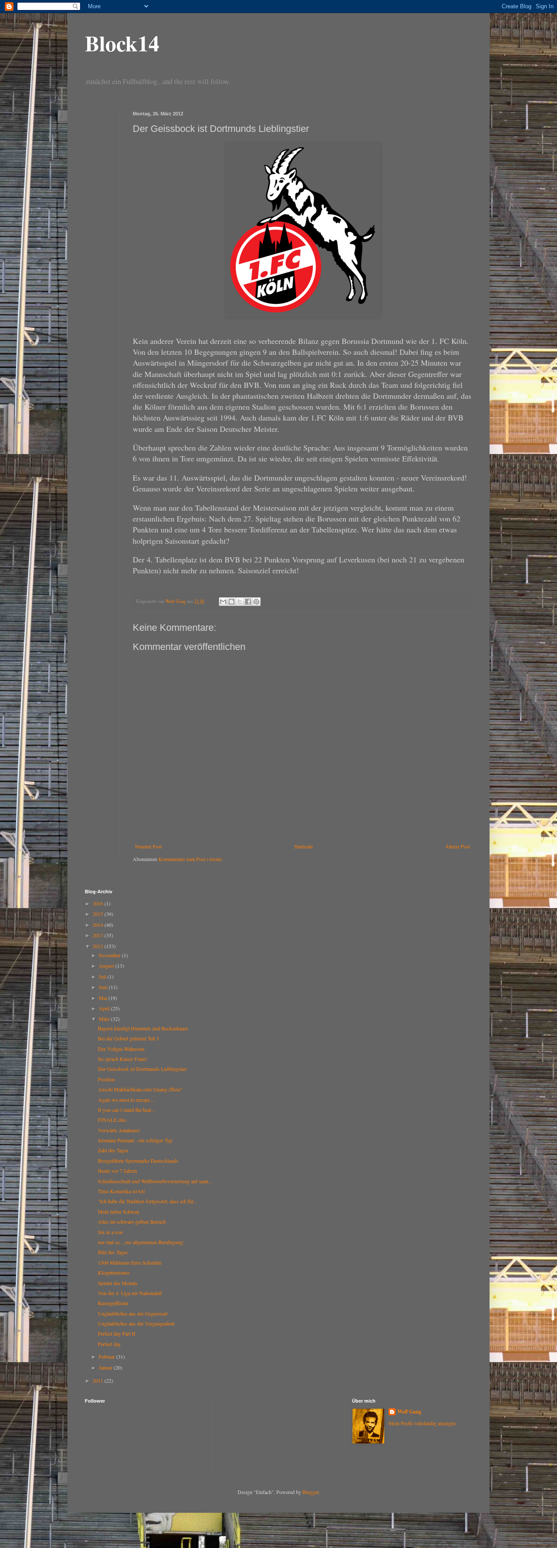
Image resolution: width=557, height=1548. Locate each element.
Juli (103, 976)
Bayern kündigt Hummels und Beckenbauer (143, 1028)
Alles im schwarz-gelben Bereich (132, 1221)
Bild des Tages (113, 1251)
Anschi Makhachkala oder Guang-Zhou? (140, 1089)
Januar (106, 1367)
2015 (98, 913)
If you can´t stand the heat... (126, 1109)
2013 (98, 935)
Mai (103, 997)
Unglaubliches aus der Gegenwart (133, 1313)
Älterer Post (457, 846)
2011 (98, 1380)
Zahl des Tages (113, 1150)
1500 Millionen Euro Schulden (129, 1262)
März (105, 1018)
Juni (104, 986)
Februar (107, 1356)
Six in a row (110, 1231)
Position (106, 1079)
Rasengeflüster (113, 1302)
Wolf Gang (409, 1411)
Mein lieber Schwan (118, 1211)
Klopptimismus (114, 1272)
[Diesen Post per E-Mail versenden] (223, 601)
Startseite (303, 846)
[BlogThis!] (231, 601)
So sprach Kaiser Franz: (123, 1058)
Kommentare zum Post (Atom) (190, 858)
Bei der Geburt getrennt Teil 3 (128, 1038)
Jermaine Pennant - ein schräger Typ (135, 1140)
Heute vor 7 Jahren (117, 1170)
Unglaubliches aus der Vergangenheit (136, 1323)
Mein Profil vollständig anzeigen (422, 1423)
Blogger (310, 1491)
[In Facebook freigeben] (248, 601)
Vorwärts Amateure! (119, 1130)
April (105, 1008)
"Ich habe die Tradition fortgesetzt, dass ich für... (147, 1201)
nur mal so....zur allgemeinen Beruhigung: (141, 1241)
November (110, 955)
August (107, 965)
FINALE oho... (114, 1119)
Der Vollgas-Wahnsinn (121, 1048)
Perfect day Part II (116, 1333)
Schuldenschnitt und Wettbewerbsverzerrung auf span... (155, 1181)
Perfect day (109, 1343)
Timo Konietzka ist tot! (121, 1191)
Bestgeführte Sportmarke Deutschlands (138, 1160)
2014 (98, 924)
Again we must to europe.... (126, 1099)
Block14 (122, 43)
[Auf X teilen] (239, 601)
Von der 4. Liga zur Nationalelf (130, 1292)
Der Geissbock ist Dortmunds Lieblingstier (142, 1068)
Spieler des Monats (118, 1282)
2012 (98, 945)
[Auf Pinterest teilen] (256, 601)
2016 (98, 903)
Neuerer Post (148, 846)
